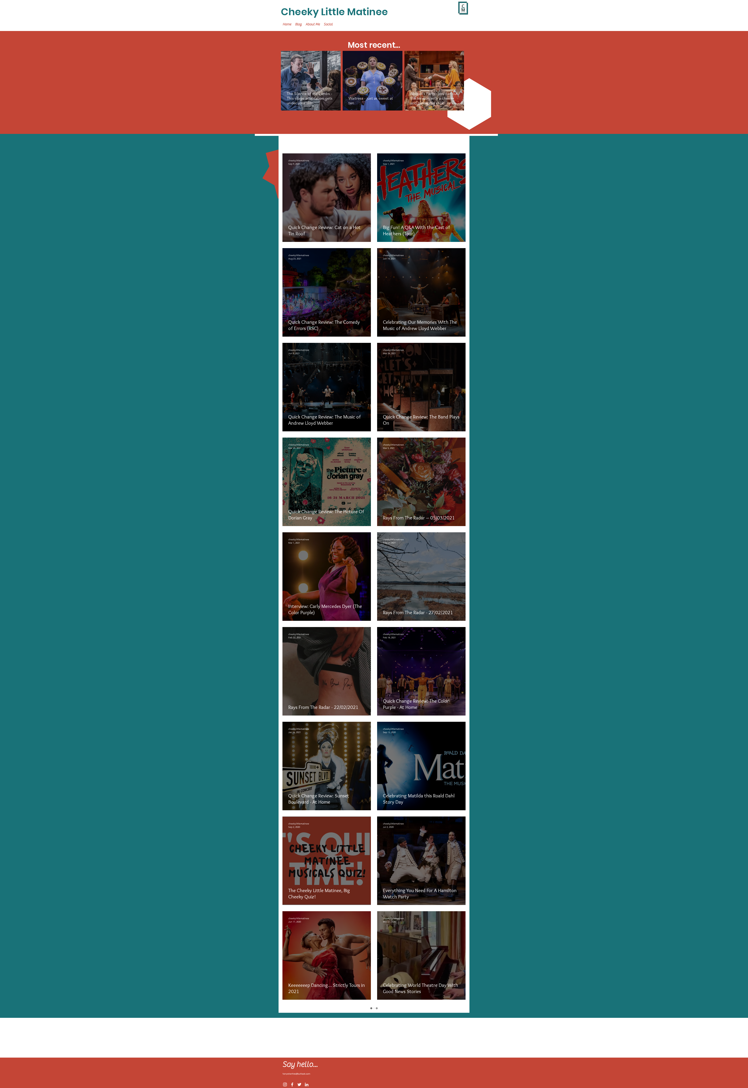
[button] (460, 142)
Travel (309, 142)
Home (327, 142)
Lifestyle (346, 142)
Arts (364, 142)
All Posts (289, 142)
